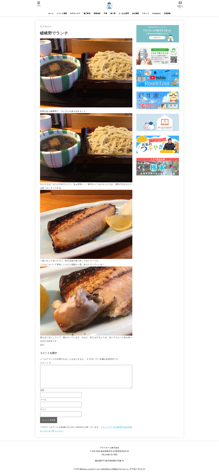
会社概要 (135, 13)
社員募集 (167, 13)
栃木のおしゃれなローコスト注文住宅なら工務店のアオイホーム (104, 469)
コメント (45, 363)
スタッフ (145, 13)
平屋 (105, 13)
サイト (43, 409)
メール (43, 399)
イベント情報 (62, 13)
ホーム (50, 13)
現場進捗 (97, 13)
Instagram (156, 13)
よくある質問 (124, 13)
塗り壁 (112, 13)
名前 (42, 390)
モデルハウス (75, 13)
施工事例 (87, 13)
